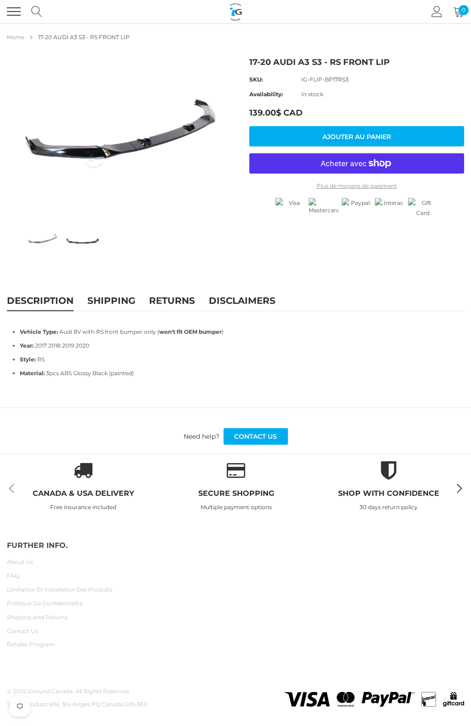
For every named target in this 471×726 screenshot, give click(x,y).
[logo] (235, 11)
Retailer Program (31, 644)
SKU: (256, 79)
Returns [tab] (172, 300)
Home (15, 37)
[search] (36, 11)
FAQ (13, 575)
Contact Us (22, 630)
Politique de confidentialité (45, 603)
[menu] (14, 11)
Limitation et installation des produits (59, 589)
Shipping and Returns (37, 617)
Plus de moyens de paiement (356, 185)
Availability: (266, 94)
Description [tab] (40, 300)
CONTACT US (255, 436)
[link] (42, 239)
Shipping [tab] (111, 300)
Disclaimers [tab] (242, 300)
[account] (436, 11)
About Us (20, 561)
